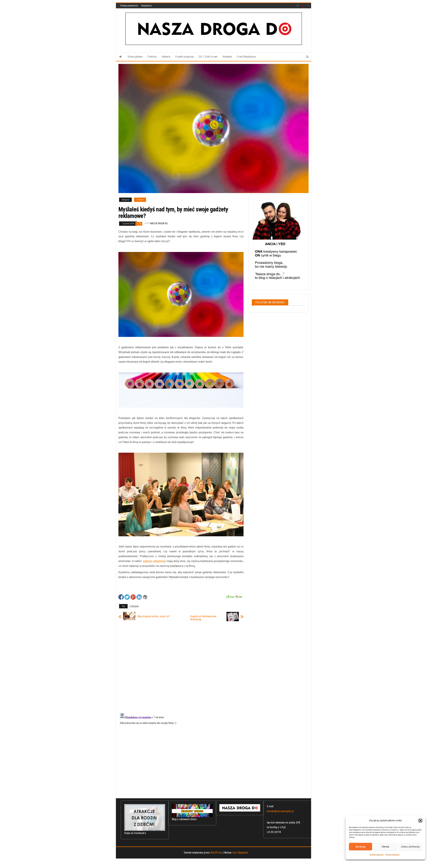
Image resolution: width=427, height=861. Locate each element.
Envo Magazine (240, 852)
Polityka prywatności (377, 854)
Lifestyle (140, 200)
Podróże (152, 56)
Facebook (308, 5)
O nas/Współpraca (246, 56)
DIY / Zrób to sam (208, 56)
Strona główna (135, 56)
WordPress (216, 852)
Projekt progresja (184, 56)
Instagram (297, 5)
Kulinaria (166, 56)
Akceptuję (360, 846)
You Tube (303, 5)
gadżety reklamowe (154, 561)
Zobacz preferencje (410, 846)
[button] (420, 820)
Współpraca (146, 5)
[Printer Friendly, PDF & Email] (234, 596)
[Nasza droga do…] (120, 57)
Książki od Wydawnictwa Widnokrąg (203, 618)
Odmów (385, 846)
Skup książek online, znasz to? (153, 616)
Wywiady (227, 56)
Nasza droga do (159, 223)
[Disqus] (181, 666)
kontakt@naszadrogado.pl (280, 811)
